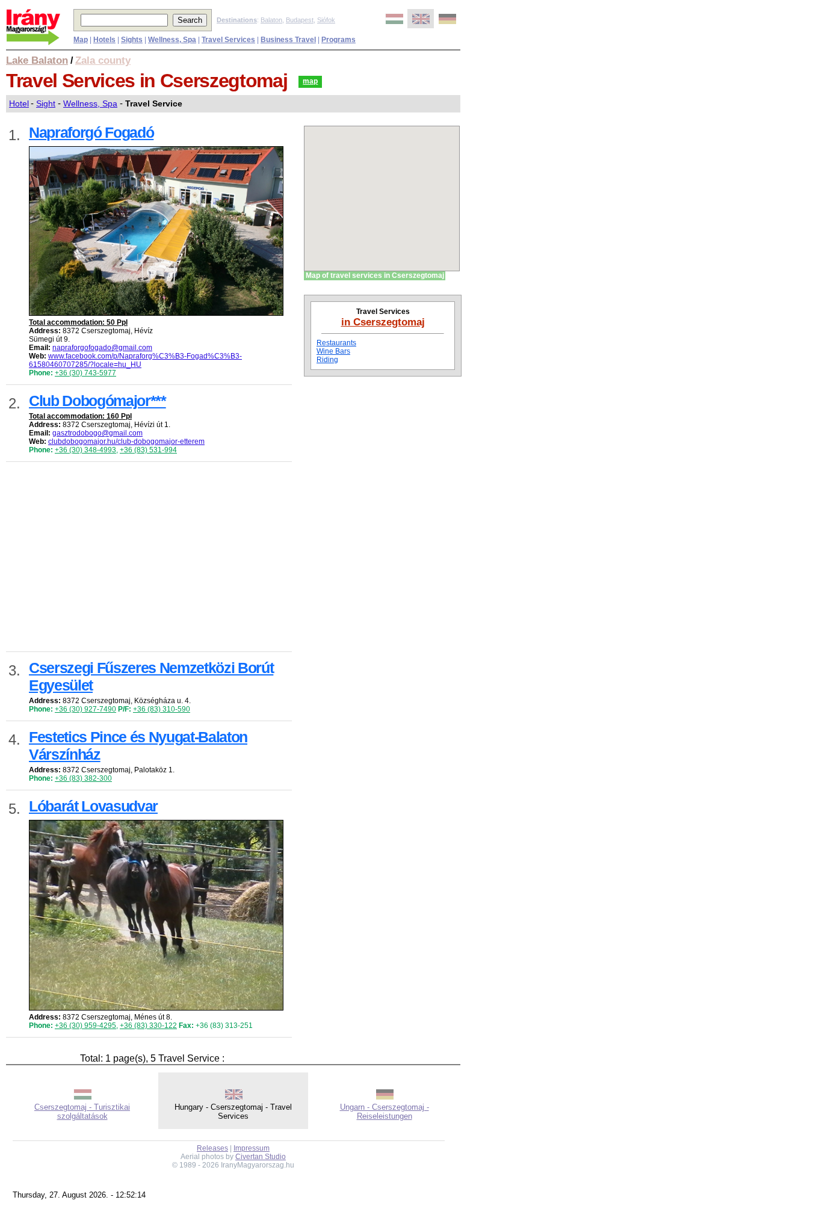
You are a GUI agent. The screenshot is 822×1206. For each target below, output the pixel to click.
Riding (327, 359)
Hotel (19, 103)
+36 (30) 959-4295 (85, 1025)
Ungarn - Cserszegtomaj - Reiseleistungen (384, 1112)
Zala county (103, 60)
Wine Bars (333, 351)
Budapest (300, 19)
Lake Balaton (37, 60)
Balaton (271, 19)
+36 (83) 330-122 (148, 1025)
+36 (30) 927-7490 (85, 709)
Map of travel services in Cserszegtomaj (375, 275)
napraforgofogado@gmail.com (102, 347)
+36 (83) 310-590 (161, 709)
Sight (45, 103)
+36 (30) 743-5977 (85, 373)
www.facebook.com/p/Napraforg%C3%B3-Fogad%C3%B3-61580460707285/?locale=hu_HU (135, 360)
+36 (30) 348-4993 (85, 450)
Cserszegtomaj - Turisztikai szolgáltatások (82, 1112)
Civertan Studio (260, 1156)
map (310, 81)
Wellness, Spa (90, 103)
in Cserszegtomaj (383, 322)
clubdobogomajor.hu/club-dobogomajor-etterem (126, 441)
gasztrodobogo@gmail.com (97, 433)
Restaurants (336, 343)
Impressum (251, 1148)
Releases (212, 1148)
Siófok (326, 19)
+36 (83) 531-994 (148, 450)
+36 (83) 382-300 (83, 778)
